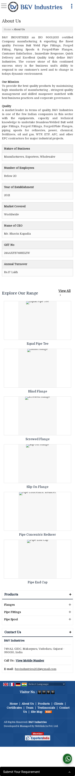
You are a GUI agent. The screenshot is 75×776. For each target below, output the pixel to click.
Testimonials (46, 707)
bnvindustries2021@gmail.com (35, 669)
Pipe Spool (11, 619)
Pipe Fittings (12, 612)
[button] (30, 660)
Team (29, 707)
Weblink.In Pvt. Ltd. (46, 726)
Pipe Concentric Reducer (37, 534)
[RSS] (48, 711)
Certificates (14, 707)
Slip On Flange (37, 487)
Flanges (9, 604)
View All (64, 291)
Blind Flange (37, 391)
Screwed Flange (38, 439)
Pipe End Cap (38, 582)
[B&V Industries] (35, 7)
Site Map (36, 711)
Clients (58, 703)
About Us (28, 703)
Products (11, 594)
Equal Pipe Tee (37, 343)
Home (7, 29)
